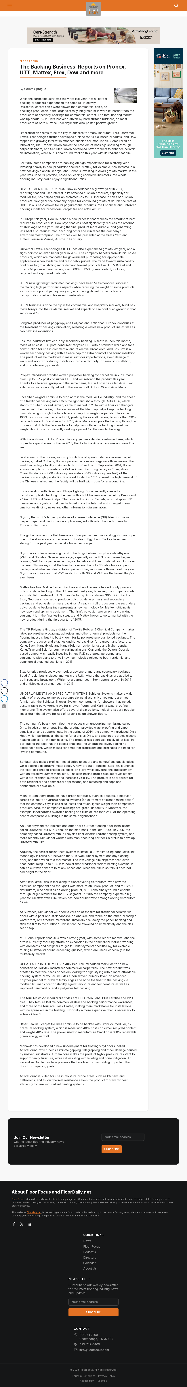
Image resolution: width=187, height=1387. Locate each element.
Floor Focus (29, 61)
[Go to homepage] (93, 9)
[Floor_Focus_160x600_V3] (93, 35)
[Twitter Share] (4, 690)
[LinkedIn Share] (4, 698)
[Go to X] (21, 1223)
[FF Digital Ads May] (168, 103)
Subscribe (111, 1149)
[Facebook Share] (4, 682)
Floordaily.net (34, 1212)
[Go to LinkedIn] (29, 1223)
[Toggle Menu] (9, 5)
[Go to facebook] (14, 1223)
